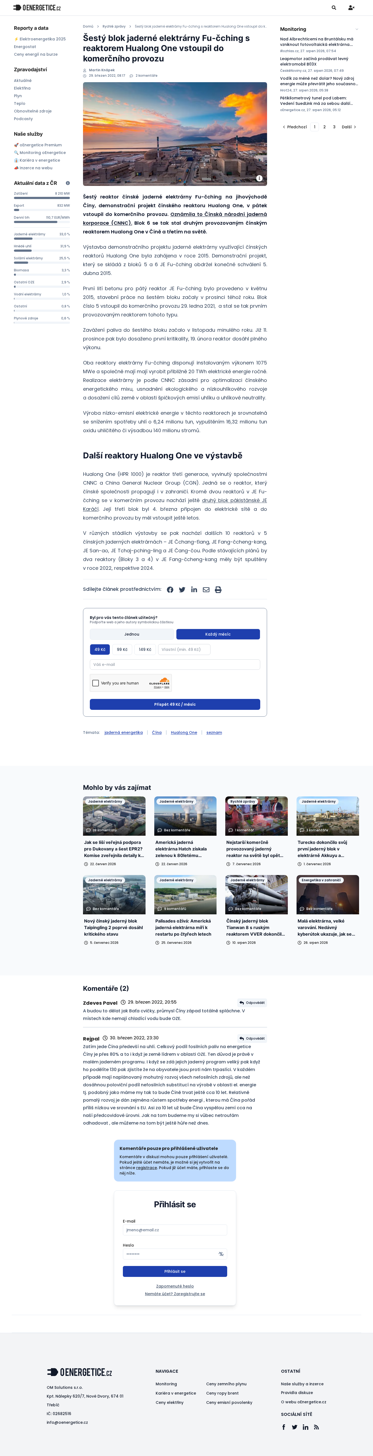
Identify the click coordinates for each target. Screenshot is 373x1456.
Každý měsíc (218, 634)
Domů (88, 26)
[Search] (334, 7)
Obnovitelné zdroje (33, 111)
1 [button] (314, 127)
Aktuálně (23, 80)
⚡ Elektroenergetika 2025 (40, 39)
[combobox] (319, 29)
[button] (294, 126)
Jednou (131, 634)
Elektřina (22, 88)
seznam (214, 732)
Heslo (128, 1245)
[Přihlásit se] (351, 7)
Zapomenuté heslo (175, 1286)
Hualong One (184, 732)
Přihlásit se (174, 1271)
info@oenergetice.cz (67, 1422)
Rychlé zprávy (114, 26)
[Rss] (319, 1427)
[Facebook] (286, 1427)
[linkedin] (194, 589)
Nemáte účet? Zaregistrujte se (175, 1294)
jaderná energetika (124, 732)
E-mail (129, 1221)
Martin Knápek (102, 70)
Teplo (19, 103)
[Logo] (37, 7)
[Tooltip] (68, 183)
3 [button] (334, 127)
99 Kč (122, 649)
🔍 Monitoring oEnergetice (40, 152)
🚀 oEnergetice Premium (38, 145)
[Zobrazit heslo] (221, 1254)
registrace (146, 1167)
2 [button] (324, 127)
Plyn (18, 96)
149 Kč (145, 649)
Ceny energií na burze (36, 54)
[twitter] (182, 589)
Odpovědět (255, 1002)
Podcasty (23, 118)
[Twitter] (297, 1427)
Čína (157, 732)
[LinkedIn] (308, 1427)
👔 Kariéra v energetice (37, 160)
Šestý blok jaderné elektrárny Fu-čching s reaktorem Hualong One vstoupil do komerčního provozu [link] (201, 26)
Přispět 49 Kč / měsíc (175, 704)
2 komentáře (147, 75)
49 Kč (99, 649)
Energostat (25, 46)
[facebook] (170, 589)
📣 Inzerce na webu (33, 168)
